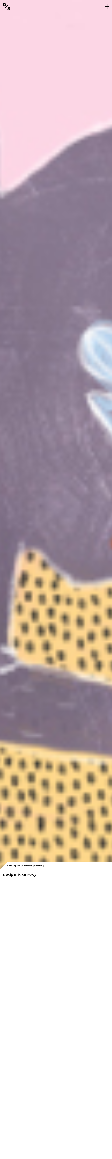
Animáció (27, 866)
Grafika (38, 866)
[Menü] (107, 6)
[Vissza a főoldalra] (6, 6)
